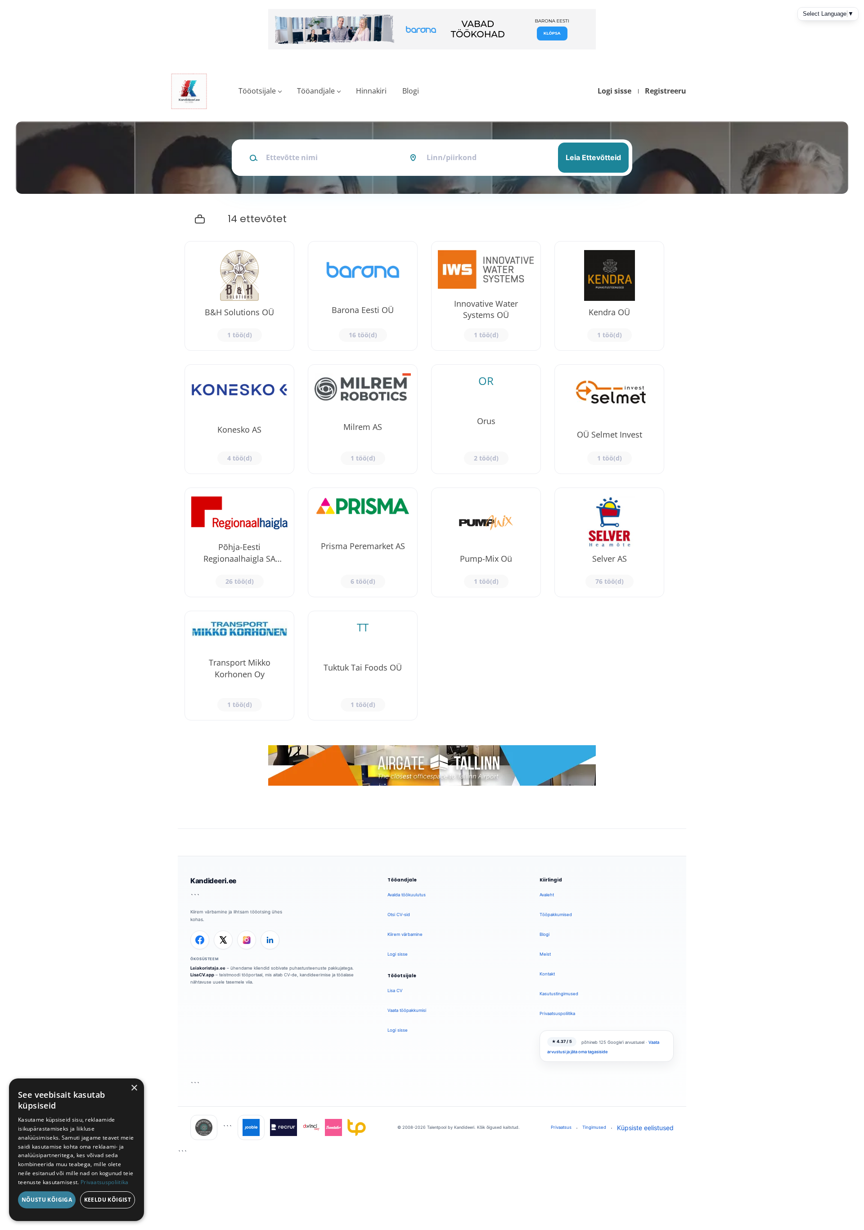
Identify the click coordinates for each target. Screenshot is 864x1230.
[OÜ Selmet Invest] (609, 419)
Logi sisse (614, 90)
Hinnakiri (371, 90)
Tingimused (594, 1127)
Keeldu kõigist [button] (107, 1199)
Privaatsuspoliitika (557, 1013)
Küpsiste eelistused (645, 1128)
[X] (223, 939)
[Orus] (486, 419)
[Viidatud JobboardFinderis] (203, 1127)
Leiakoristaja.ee (207, 968)
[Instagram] (246, 939)
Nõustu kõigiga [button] (47, 1199)
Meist (545, 954)
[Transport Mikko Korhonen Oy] (239, 665)
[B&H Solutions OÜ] (239, 296)
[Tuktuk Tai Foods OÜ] (363, 665)
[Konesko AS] (239, 419)
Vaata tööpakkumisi (406, 1010)
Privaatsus (561, 1127)
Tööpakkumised (556, 914)
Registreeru (665, 90)
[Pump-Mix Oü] (486, 542)
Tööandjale (316, 90)
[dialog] (76, 1149)
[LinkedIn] (270, 939)
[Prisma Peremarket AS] (363, 542)
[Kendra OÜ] (609, 296)
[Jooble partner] (251, 1127)
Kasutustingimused (559, 993)
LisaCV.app (202, 974)
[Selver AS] (609, 542)
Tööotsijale (257, 90)
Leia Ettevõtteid (593, 157)
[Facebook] (199, 939)
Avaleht (547, 894)
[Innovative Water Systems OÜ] (486, 296)
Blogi (410, 90)
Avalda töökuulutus (406, 894)
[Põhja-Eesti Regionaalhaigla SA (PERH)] (239, 542)
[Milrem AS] (363, 419)
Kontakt (547, 973)
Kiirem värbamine (405, 934)
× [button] (133, 1088)
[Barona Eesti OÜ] (363, 296)
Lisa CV (394, 990)
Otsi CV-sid (398, 914)
